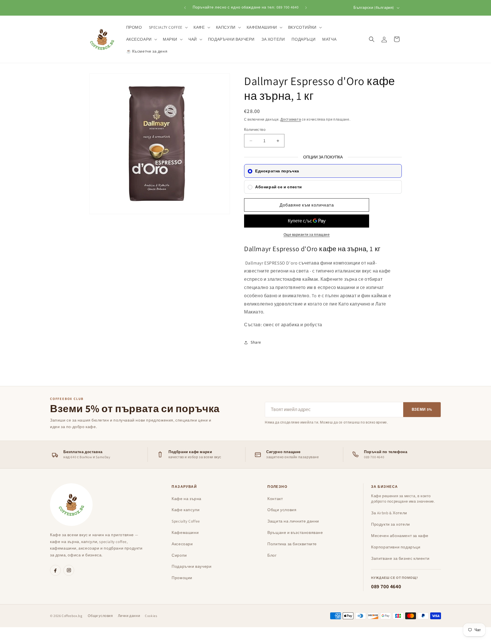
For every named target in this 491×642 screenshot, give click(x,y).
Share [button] (256, 342)
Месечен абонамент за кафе (399, 535)
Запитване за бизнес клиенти (400, 558)
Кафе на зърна (186, 498)
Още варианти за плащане (307, 235)
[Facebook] (55, 570)
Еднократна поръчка (277, 171)
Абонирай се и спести (278, 186)
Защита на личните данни (293, 521)
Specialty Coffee (186, 521)
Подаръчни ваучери (191, 566)
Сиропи (179, 555)
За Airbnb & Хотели (389, 512)
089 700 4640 (386, 586)
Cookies (151, 616)
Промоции (182, 577)
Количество (254, 129)
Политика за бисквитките (292, 543)
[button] (167, 27)
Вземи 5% (422, 409)
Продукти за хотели (390, 524)
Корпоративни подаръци (396, 547)
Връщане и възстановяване (295, 532)
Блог (271, 555)
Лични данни (129, 616)
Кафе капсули (185, 509)
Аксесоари (182, 543)
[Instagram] (68, 570)
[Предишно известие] (185, 7)
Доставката (290, 119)
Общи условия (281, 509)
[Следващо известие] (306, 7)
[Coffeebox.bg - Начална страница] (71, 504)
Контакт (275, 498)
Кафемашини (185, 532)
